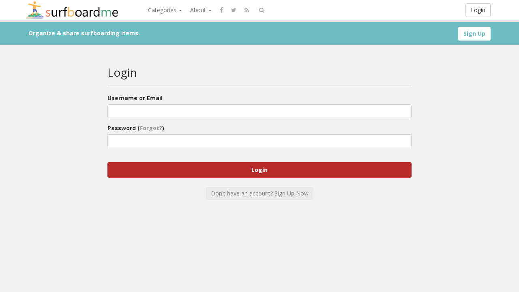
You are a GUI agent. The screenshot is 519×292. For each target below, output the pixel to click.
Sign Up (474, 33)
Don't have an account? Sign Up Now (260, 193)
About (199, 10)
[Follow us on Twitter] (233, 10)
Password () (135, 128)
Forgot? (151, 128)
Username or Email (135, 98)
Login (478, 10)
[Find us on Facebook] (221, 10)
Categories (163, 10)
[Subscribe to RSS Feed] (246, 10)
